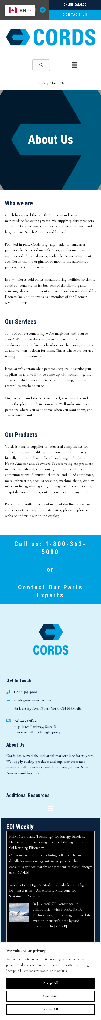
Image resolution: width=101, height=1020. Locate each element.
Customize (50, 996)
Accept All (50, 983)
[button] (41, 65)
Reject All (50, 1009)
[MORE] (23, 872)
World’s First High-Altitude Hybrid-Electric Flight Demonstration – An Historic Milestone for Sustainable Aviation (48, 890)
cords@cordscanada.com (32, 700)
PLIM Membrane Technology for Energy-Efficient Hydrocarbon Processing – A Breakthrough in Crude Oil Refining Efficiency (49, 842)
